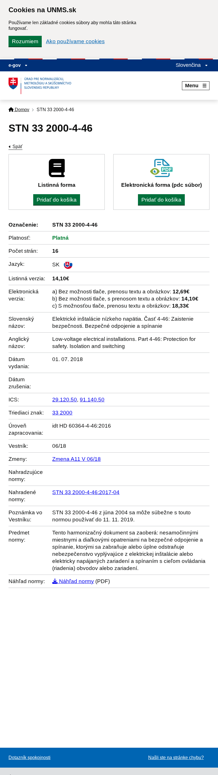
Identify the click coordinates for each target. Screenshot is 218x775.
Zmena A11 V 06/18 (76, 459)
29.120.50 (64, 400)
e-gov (15, 65)
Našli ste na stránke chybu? (176, 757)
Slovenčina (189, 65)
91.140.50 (92, 400)
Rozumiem (25, 41)
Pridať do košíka (57, 200)
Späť (17, 146)
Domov (21, 109)
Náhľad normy (76, 581)
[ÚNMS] (42, 85)
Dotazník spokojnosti (30, 757)
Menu (191, 85)
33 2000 (62, 413)
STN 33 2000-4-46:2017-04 (86, 492)
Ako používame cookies (75, 41)
